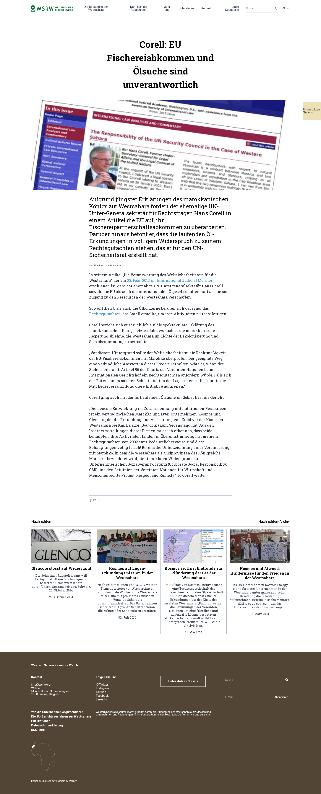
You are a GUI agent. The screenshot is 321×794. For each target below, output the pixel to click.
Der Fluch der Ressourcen (138, 8)
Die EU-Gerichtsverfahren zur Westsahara (61, 716)
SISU (44, 781)
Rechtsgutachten (105, 313)
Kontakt (206, 8)
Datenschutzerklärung (47, 725)
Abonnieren (281, 697)
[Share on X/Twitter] (94, 500)
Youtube (101, 692)
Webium (73, 781)
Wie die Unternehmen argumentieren (57, 712)
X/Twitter (102, 684)
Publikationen (40, 721)
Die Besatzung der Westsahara (96, 8)
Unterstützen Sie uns (311, 111)
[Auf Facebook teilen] (90, 500)
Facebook (102, 695)
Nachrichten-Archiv (274, 521)
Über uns (167, 8)
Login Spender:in (232, 8)
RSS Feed (38, 730)
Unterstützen (187, 8)
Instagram (102, 688)
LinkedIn (101, 699)
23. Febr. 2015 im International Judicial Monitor (170, 280)
